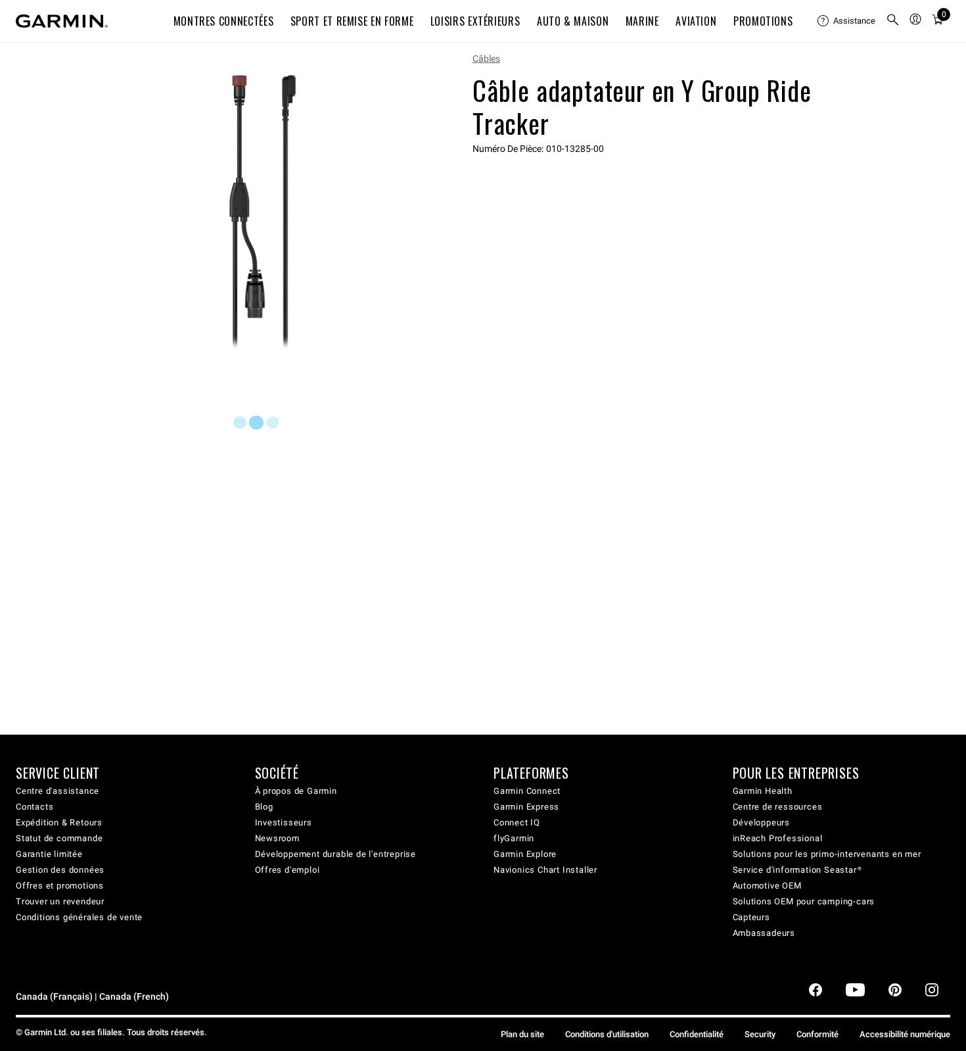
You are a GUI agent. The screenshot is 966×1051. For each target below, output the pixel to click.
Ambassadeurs (764, 933)
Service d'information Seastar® (797, 870)
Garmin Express (526, 807)
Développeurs (762, 822)
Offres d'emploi (287, 870)
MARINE (642, 21)
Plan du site (522, 1034)
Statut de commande (59, 838)
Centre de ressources (778, 807)
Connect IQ (517, 822)
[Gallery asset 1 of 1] (262, 213)
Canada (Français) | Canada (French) (92, 996)
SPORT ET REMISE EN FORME (351, 21)
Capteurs (751, 917)
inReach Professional (778, 838)
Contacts (34, 807)
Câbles (486, 58)
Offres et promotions (60, 886)
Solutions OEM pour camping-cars (804, 901)
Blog (264, 807)
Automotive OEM (767, 886)
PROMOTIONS (763, 21)
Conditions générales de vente (79, 917)
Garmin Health (763, 791)
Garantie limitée (49, 854)
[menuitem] (846, 21)
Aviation (696, 21)
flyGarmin (514, 838)
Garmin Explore (525, 854)
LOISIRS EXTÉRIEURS (475, 21)
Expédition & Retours (59, 822)
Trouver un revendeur (60, 901)
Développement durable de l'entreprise (336, 854)
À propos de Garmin (296, 791)
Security (760, 1034)
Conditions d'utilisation (607, 1034)
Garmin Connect (527, 791)
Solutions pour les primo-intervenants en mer (827, 854)
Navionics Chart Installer (545, 870)
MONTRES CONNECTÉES (223, 21)
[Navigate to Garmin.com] (62, 21)
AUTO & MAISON (573, 21)
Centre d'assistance (57, 791)
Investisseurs (283, 822)
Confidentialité (697, 1034)
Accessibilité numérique (905, 1034)
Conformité (817, 1034)
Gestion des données (60, 870)
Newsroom (277, 838)
